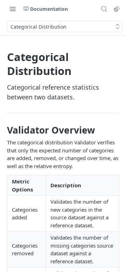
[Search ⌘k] (104, 8)
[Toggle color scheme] (116, 8)
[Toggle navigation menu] (12, 8)
